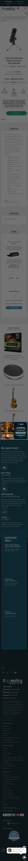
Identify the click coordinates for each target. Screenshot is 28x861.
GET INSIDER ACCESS (21, 435)
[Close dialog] (26, 422)
